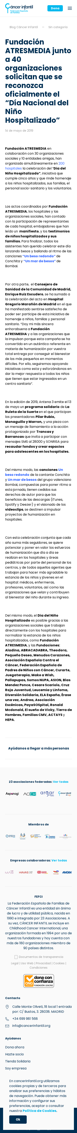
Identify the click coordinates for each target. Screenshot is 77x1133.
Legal (14, 963)
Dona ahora (14, 1047)
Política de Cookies (39, 1110)
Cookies (58, 963)
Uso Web (27, 963)
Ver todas (60, 782)
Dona (55, 8)
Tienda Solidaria (17, 1061)
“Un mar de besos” (39, 261)
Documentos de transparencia (40, 957)
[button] (70, 8)
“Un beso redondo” (39, 256)
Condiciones (38, 968)
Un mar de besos (22, 479)
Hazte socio (14, 1054)
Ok (18, 1119)
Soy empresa (15, 1068)
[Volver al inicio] (19, 8)
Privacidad (43, 963)
